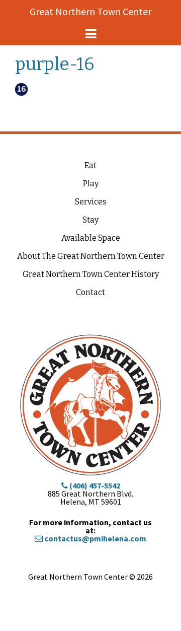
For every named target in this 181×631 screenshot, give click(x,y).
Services (91, 201)
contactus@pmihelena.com (94, 538)
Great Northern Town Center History (91, 274)
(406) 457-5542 (94, 485)
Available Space (90, 238)
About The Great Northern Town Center (90, 256)
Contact (90, 292)
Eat (90, 165)
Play (91, 183)
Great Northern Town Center (90, 11)
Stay (90, 220)
